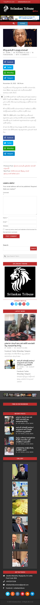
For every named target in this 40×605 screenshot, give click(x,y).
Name (5, 218)
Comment (5, 193)
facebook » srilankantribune (15, 588)
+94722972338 (11, 581)
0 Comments (24, 54)
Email (5, 222)
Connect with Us (20, 301)
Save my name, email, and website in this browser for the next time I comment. (20, 231)
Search (5, 245)
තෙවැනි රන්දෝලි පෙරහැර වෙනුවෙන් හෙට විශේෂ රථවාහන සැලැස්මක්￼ (25, 363)
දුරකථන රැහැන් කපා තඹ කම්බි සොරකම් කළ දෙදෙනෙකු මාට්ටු (24, 419)
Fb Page (22, 23)
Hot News (21, 423)
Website (5, 226)
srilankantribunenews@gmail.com (17, 585)
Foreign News (8, 54)
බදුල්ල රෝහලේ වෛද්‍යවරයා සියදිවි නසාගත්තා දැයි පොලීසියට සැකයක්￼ (25, 440)
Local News (29, 423)
